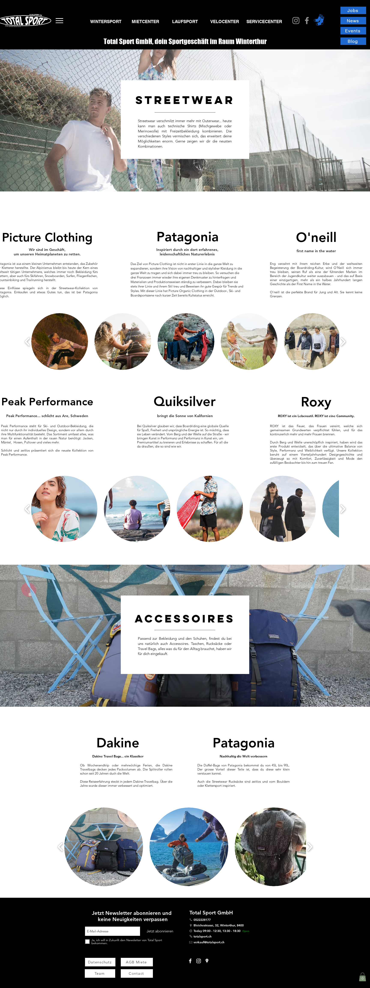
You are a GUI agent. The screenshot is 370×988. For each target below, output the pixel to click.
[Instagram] (296, 20)
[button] (59, 20)
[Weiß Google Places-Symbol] (207, 961)
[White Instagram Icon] (198, 961)
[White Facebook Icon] (190, 961)
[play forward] (343, 341)
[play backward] (27, 341)
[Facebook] (307, 20)
